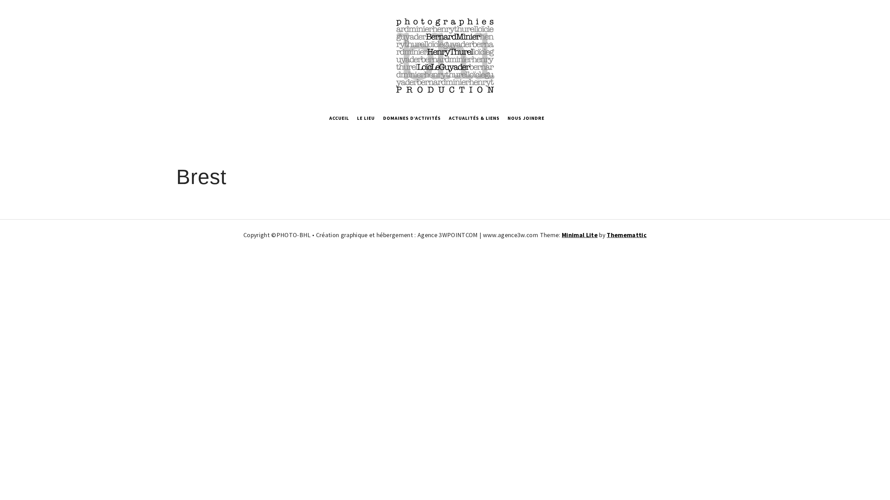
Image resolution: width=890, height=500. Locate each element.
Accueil (339, 118)
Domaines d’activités (412, 118)
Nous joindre (526, 118)
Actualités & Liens (474, 118)
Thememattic (627, 235)
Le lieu (366, 118)
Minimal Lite (580, 235)
